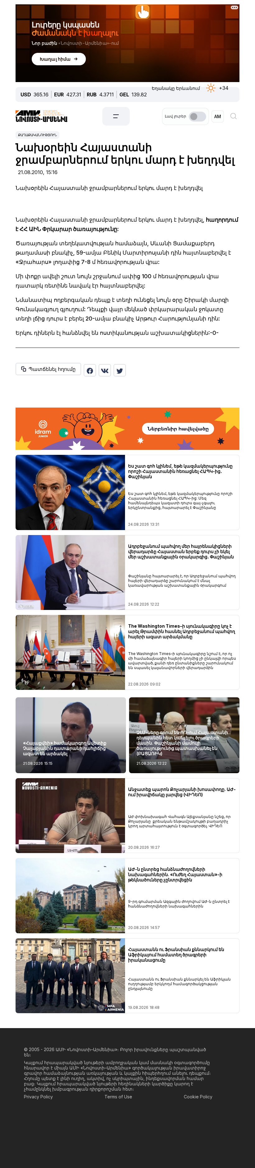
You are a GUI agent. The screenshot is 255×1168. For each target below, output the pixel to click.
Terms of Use (118, 1096)
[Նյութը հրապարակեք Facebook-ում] (90, 370)
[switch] (197, 117)
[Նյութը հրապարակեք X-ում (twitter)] (119, 370)
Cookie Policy (198, 1096)
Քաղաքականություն (37, 135)
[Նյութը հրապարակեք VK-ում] (105, 370)
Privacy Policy (38, 1096)
